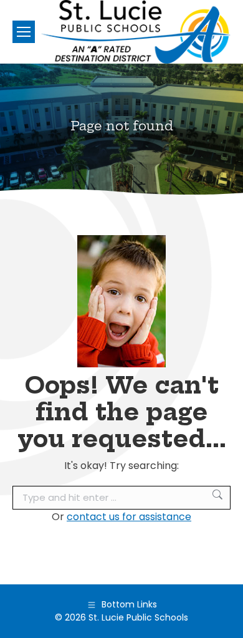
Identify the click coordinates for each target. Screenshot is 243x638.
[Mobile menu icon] (23, 32)
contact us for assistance (129, 517)
